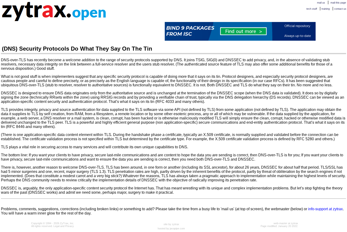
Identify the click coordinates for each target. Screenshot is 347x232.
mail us (321, 2)
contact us (340, 8)
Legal (56, 226)
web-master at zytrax (286, 223)
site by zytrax (171, 224)
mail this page (338, 2)
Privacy (69, 226)
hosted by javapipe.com (171, 228)
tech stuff (311, 8)
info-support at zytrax (325, 209)
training (326, 8)
